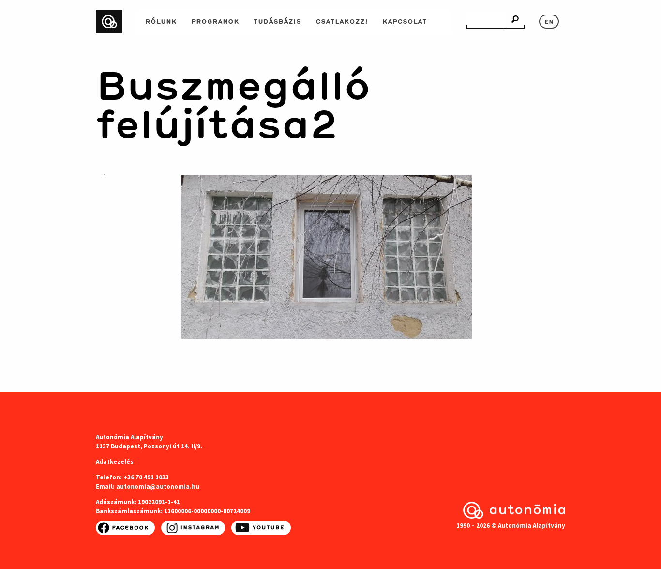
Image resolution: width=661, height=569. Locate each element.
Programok (215, 20)
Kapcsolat (404, 20)
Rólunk (161, 20)
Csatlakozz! (341, 20)
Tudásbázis (277, 20)
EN (549, 21)
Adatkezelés (115, 462)
